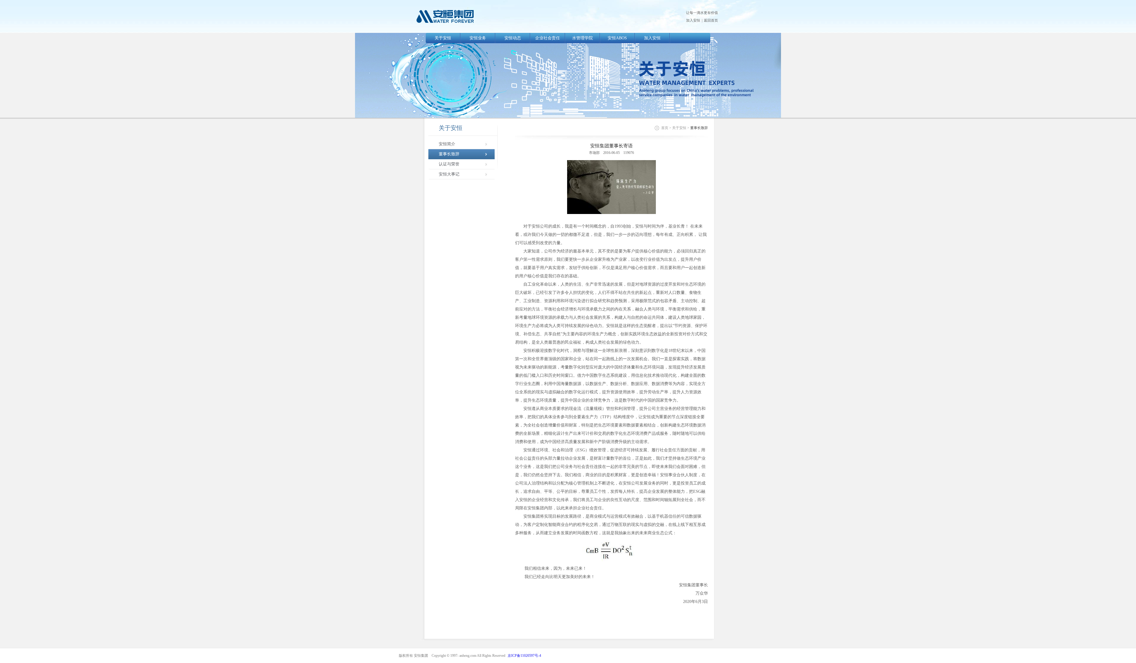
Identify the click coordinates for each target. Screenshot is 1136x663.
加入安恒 (693, 20)
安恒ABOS (617, 38)
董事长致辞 (449, 154)
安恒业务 (477, 38)
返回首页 (711, 20)
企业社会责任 (547, 38)
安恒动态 (512, 38)
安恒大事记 (449, 174)
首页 (664, 128)
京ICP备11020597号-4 (524, 656)
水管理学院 (582, 38)
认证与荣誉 (449, 164)
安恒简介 (447, 144)
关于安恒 (443, 38)
